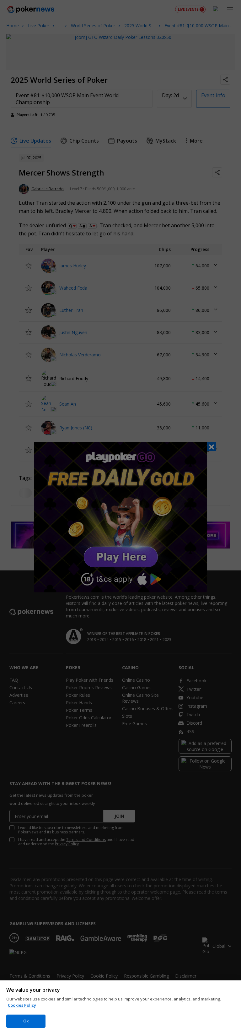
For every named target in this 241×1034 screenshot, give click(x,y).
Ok (26, 1021)
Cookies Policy (22, 1005)
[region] (120, 1007)
